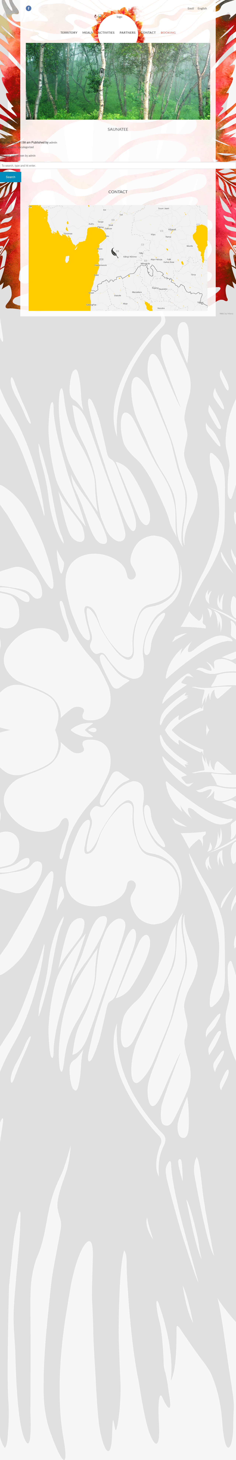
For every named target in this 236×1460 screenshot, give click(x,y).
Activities (106, 32)
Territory (68, 32)
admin (53, 142)
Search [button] (10, 177)
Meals (87, 32)
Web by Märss (226, 313)
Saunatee (118, 129)
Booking (168, 32)
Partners (128, 32)
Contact (148, 32)
